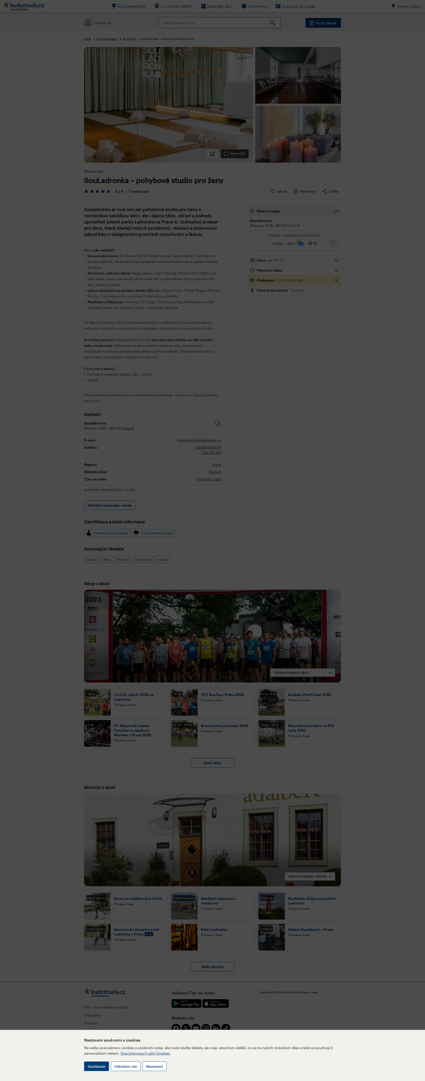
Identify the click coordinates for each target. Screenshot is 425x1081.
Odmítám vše (125, 1066)
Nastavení (154, 1066)
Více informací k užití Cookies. (145, 1053)
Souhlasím (96, 1066)
